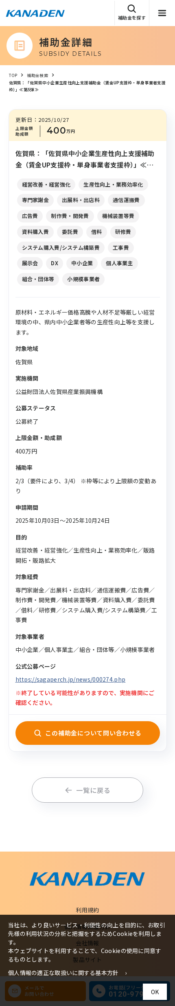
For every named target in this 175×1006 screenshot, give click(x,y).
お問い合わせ (145, 61)
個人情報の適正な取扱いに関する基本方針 (63, 973)
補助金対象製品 (148, 37)
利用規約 (87, 910)
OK (155, 992)
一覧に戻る (93, 790)
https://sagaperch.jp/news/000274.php (70, 679)
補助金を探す (132, 17)
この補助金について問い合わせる (93, 733)
